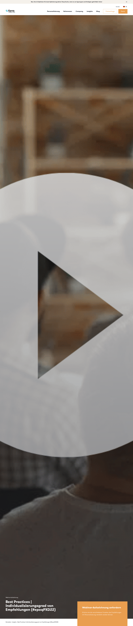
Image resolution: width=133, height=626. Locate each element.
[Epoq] (10, 11)
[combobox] (125, 6)
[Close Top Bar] (126, 2)
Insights (14, 622)
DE (126, 6)
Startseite (8, 622)
